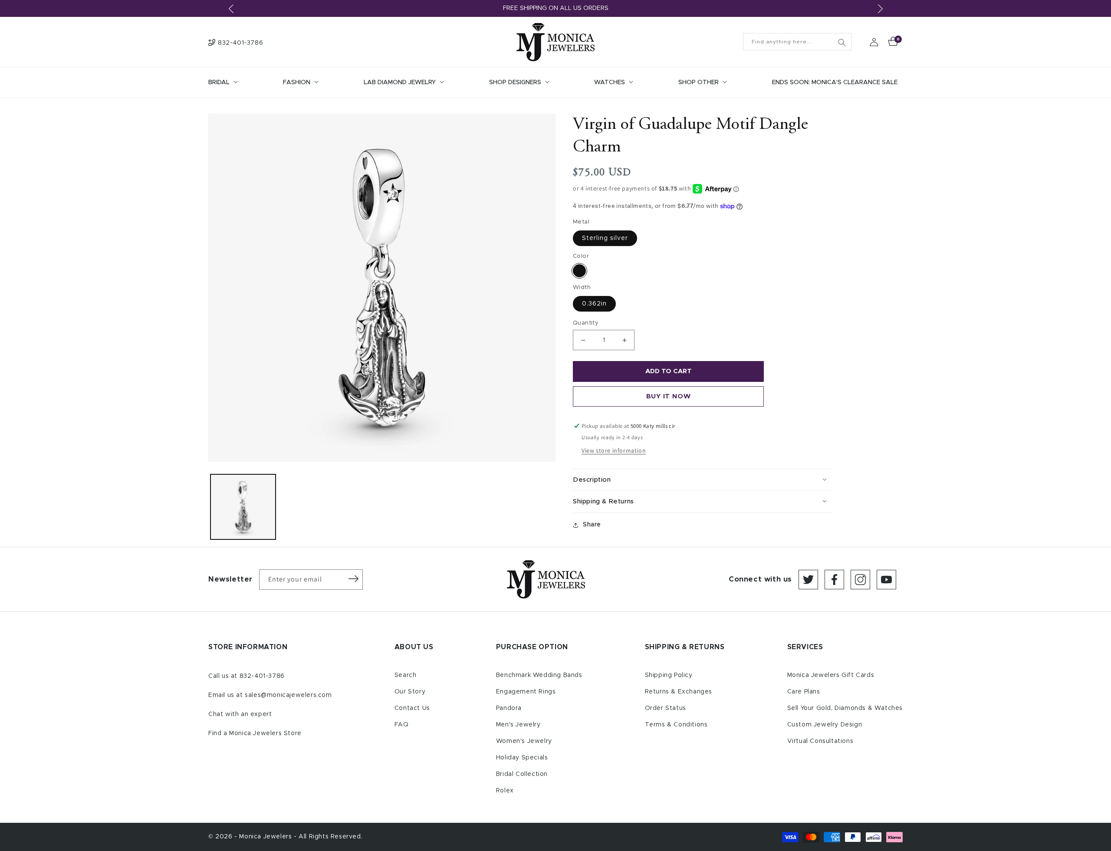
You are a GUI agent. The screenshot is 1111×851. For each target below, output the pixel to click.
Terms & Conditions (676, 725)
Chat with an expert (240, 714)
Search (405, 675)
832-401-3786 (262, 676)
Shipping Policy (669, 675)
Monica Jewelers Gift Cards (830, 675)
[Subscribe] (353, 578)
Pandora (509, 708)
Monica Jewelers (266, 837)
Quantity (585, 323)
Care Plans (803, 692)
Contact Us (412, 708)
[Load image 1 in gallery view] (243, 506)
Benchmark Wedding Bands (539, 675)
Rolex (505, 791)
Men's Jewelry (518, 725)
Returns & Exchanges (678, 692)
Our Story (409, 692)
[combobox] (797, 41)
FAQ (401, 725)
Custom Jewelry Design (824, 725)
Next (880, 8)
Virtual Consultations (820, 741)
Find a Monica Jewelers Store (255, 733)
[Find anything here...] (841, 42)
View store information (614, 450)
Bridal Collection (522, 774)
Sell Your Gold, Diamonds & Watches (845, 708)
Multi (579, 270)
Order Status (665, 708)
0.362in (594, 304)
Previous (231, 8)
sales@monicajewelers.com (288, 695)
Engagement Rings (526, 692)
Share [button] (592, 525)
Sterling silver (605, 238)
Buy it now (668, 396)
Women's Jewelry (524, 741)
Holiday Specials (522, 758)
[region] (555, 8)
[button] (222, 82)
